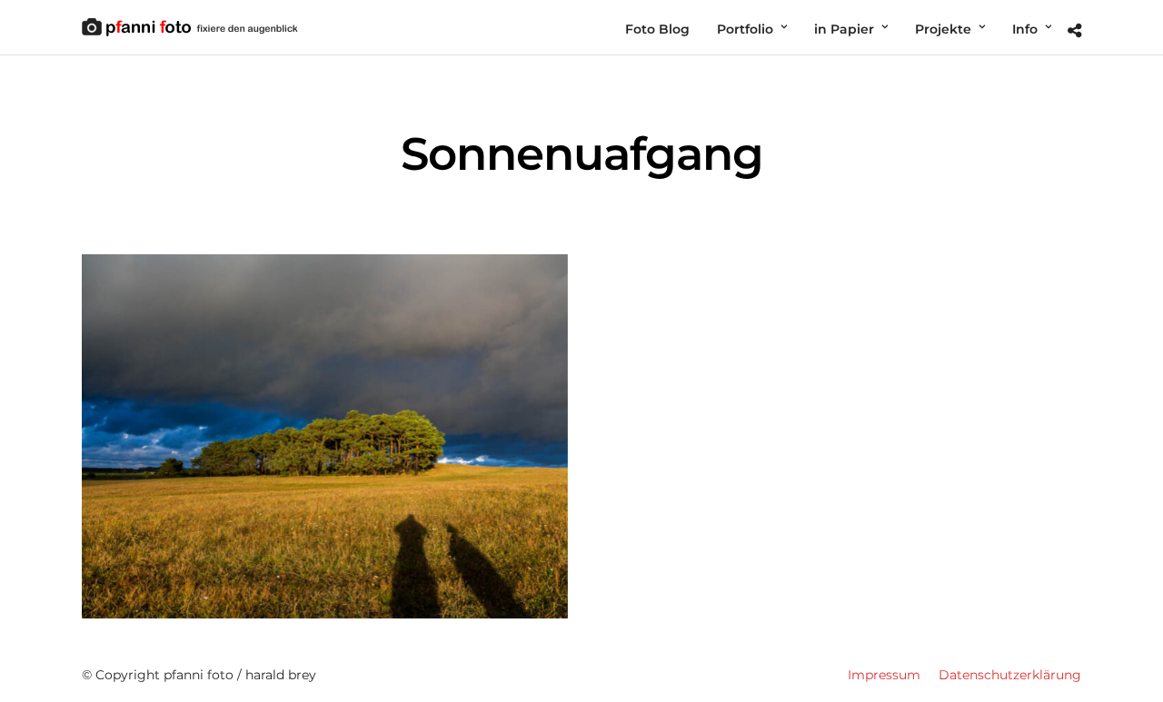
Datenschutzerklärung (1010, 675)
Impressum (884, 675)
